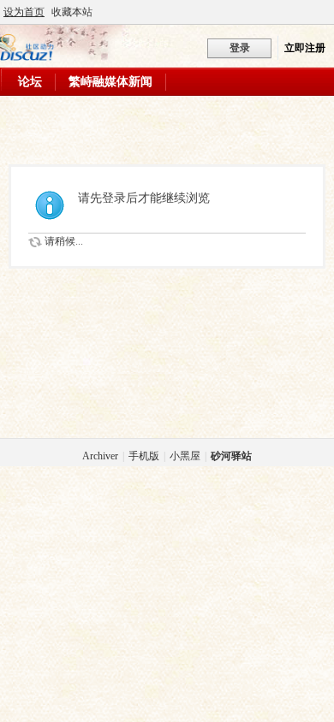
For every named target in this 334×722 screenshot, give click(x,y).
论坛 (30, 81)
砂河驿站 (231, 456)
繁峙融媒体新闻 (110, 81)
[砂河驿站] (27, 57)
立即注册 (304, 48)
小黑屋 (185, 456)
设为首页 (24, 12)
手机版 (143, 456)
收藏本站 (71, 12)
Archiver (100, 456)
